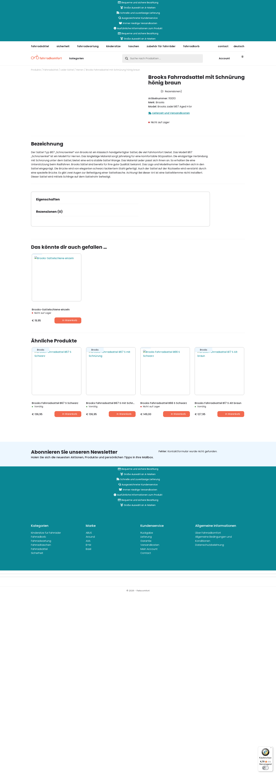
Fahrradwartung (41, 541)
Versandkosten (149, 545)
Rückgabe (146, 533)
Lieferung (146, 537)
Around (90, 537)
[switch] (265, 768)
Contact (145, 553)
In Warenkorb (69, 320)
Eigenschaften (48, 199)
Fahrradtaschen (41, 545)
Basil (88, 549)
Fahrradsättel (50, 69)
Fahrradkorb (38, 537)
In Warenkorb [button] (69, 414)
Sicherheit (37, 553)
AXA (88, 541)
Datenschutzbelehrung (209, 545)
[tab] (87, 200)
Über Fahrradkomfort (208, 533)
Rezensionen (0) (49, 211)
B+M (88, 545)
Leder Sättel (67, 69)
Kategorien (76, 58)
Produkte (36, 69)
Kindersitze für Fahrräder (46, 533)
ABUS (89, 533)
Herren (80, 69)
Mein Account (148, 549)
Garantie (145, 541)
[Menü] (271, 748)
